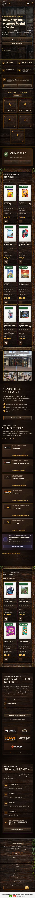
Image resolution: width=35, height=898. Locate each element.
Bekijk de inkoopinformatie (16, 715)
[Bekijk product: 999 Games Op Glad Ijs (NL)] (10, 244)
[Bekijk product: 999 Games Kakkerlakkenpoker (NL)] (25, 204)
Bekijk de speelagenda (10, 85)
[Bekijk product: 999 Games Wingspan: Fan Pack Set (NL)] (10, 325)
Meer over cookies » (21, 896)
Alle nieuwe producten (9, 181)
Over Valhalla (17, 874)
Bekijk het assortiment (16, 39)
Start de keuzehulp (16, 162)
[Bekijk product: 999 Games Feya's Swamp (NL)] (25, 601)
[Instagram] (19, 853)
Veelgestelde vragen (17, 864)
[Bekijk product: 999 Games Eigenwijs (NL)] (10, 204)
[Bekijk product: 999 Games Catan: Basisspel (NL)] (25, 284)
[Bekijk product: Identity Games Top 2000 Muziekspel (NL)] (25, 244)
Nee (14, 896)
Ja (10, 896)
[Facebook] (13, 853)
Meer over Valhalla (16, 829)
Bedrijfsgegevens (17, 875)
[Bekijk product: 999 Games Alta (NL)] (10, 284)
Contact (18, 861)
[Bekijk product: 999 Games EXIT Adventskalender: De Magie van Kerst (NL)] (25, 325)
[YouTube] (16, 853)
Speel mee (17, 877)
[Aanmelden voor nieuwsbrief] (27, 888)
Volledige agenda (6, 438)
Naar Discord (25, 85)
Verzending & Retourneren (17, 863)
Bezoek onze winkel (17, 43)
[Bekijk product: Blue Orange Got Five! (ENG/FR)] (10, 641)
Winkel (17, 866)
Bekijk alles (16, 95)
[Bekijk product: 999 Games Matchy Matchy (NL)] (25, 641)
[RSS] (22, 853)
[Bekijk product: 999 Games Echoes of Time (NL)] (10, 601)
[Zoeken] (28, 3)
